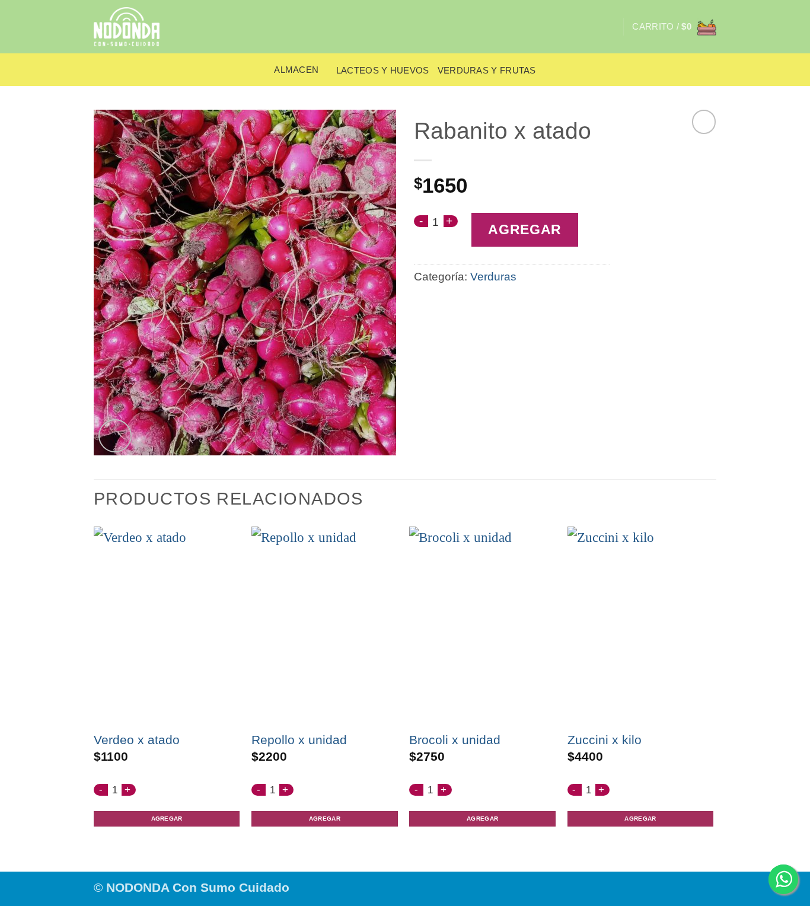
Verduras (493, 276)
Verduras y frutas (487, 70)
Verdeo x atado (137, 740)
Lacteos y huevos (382, 70)
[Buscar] (609, 26)
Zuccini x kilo (604, 740)
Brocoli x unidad (454, 740)
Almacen (296, 70)
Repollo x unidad (299, 740)
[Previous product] (704, 122)
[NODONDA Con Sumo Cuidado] (134, 26)
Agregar (525, 229)
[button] (674, 26)
